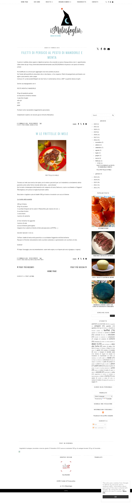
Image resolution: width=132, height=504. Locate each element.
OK (115, 497)
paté (107, 364)
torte (107, 376)
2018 (95, 134)
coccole (96, 337)
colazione (103, 337)
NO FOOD (102, 324)
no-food (93, 360)
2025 (95, 124)
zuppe (93, 382)
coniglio (96, 339)
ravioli (96, 370)
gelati (98, 350)
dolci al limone (105, 344)
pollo (111, 366)
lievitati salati (111, 352)
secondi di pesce (34, 125)
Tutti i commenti (98, 428)
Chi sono (37, 2)
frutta (108, 348)
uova (105, 378)
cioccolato (111, 335)
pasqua (111, 361)
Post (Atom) (30, 276)
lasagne (102, 352)
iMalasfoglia (68, 486)
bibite (105, 328)
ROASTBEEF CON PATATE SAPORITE (103, 256)
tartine (104, 374)
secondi (27, 125)
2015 (95, 177)
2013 (95, 182)
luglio (97, 153)
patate (98, 364)
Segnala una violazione (103, 404)
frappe (97, 348)
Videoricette (81, 2)
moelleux (94, 358)
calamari (93, 332)
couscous (97, 341)
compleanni (111, 337)
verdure (94, 380)
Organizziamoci (64, 2)
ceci (104, 335)
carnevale (97, 335)
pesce (23, 125)
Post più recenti (26, 267)
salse (93, 372)
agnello (113, 324)
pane (104, 361)
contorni (112, 339)
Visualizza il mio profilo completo (103, 416)
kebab (95, 352)
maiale (110, 354)
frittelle (103, 348)
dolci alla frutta (29, 259)
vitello (99, 380)
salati (112, 370)
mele (111, 355)
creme (102, 341)
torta (101, 376)
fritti (42, 259)
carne (113, 332)
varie (111, 378)
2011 (95, 187)
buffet (107, 330)
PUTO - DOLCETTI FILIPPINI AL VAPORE (103, 277)
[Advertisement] (103, 82)
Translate (109, 399)
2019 (95, 132)
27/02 (99, 163)
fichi (93, 348)
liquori (103, 354)
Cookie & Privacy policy (68, 481)
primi (113, 368)
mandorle (94, 355)
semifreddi (107, 372)
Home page (24, 2)
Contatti (95, 2)
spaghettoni (97, 374)
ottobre (97, 145)
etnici (104, 346)
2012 (95, 185)
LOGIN (58, 481)
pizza (106, 366)
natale (109, 358)
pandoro (99, 361)
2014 (95, 180)
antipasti (97, 326)
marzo (97, 158)
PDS (108, 324)
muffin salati (101, 358)
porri (98, 368)
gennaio (97, 174)
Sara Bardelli (66, 475)
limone (97, 354)
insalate (112, 350)
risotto (106, 370)
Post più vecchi (78, 267)
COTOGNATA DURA (103, 228)
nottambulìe (106, 360)
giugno (97, 155)
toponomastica (95, 376)
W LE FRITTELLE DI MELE (52, 133)
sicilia (113, 372)
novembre (98, 142)
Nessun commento (33, 123)
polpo (93, 368)
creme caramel (109, 341)
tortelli (99, 378)
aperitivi (108, 326)
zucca (104, 380)
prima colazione (105, 368)
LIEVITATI (94, 324)
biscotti (111, 328)
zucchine (111, 380)
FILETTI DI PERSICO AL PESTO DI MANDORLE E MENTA (52, 55)
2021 (95, 127)
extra (110, 346)
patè (103, 364)
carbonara (100, 332)
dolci (23, 259)
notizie (99, 360)
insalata (105, 350)
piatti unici (98, 366)
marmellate (103, 355)
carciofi (107, 332)
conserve (103, 339)
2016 (95, 140)
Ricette (48, 2)
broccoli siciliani (96, 330)
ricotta (101, 370)
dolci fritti (37, 259)
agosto (97, 150)
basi (100, 328)
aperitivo (94, 328)
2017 (95, 137)
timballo (111, 374)
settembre (98, 147)
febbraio (97, 161)
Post (95, 424)
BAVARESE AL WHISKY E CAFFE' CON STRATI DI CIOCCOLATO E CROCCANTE (103, 305)
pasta (93, 364)
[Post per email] (40, 123)
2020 (95, 129)
